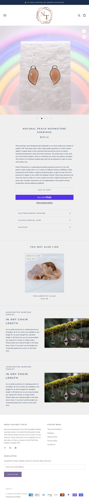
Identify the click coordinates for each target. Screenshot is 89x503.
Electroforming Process (31, 213)
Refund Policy (52, 437)
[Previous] (37, 118)
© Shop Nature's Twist (16, 494)
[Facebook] (5, 447)
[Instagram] (10, 447)
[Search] (79, 15)
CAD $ (8, 489)
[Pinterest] (15, 447)
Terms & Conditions (54, 429)
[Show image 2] (44, 118)
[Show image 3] (47, 118)
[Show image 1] (41, 118)
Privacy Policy (52, 441)
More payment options (44, 202)
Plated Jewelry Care (29, 220)
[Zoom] (84, 31)
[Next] (51, 118)
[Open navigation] (4, 15)
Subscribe (12, 474)
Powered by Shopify (13, 497)
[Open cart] (84, 15)
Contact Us (51, 444)
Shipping (23, 227)
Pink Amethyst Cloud (44, 296)
